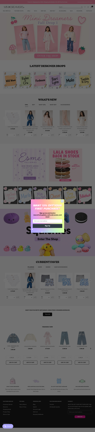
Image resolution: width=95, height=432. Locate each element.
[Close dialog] (62, 201)
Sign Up (47, 226)
